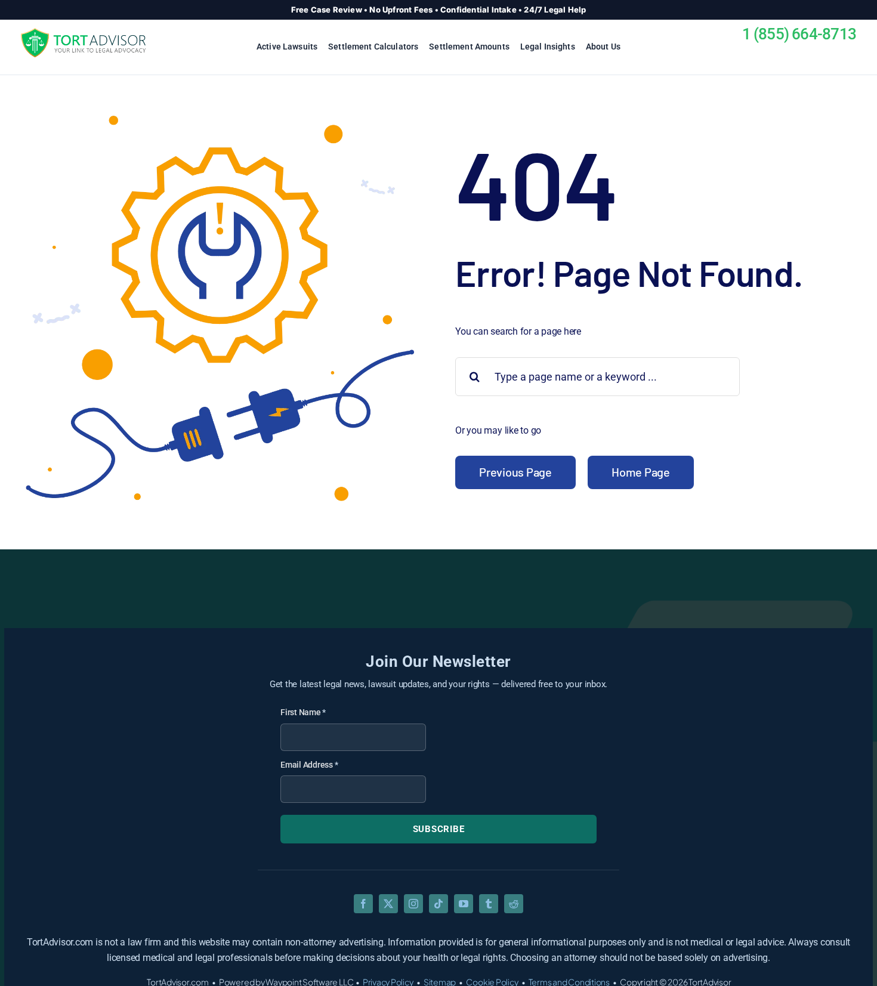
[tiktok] (438, 903)
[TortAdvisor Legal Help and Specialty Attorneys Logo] (83, 32)
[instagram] (413, 903)
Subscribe (439, 829)
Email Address (309, 764)
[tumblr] (488, 903)
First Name (303, 712)
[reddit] (513, 903)
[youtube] (463, 903)
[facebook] (363, 903)
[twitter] (388, 903)
